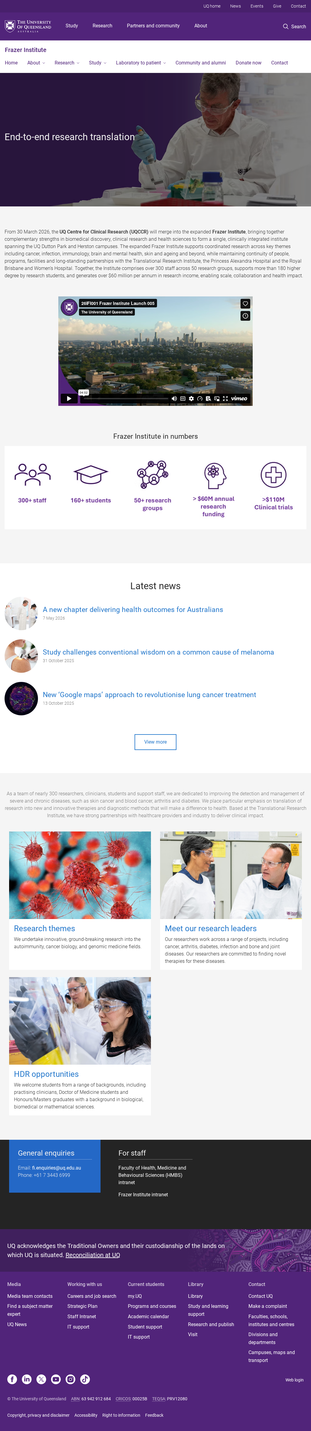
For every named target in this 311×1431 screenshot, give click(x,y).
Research (102, 26)
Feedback (154, 1415)
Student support (145, 1327)
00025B (139, 1398)
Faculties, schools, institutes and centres (271, 1320)
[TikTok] (85, 1380)
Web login (294, 1379)
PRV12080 (177, 1398)
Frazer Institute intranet (143, 1195)
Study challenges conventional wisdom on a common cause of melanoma (158, 652)
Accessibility (85, 1415)
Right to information (121, 1415)
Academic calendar (148, 1316)
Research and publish (211, 1324)
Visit (192, 1334)
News (235, 6)
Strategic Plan (82, 1306)
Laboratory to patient (138, 63)
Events (257, 6)
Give (277, 6)
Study (72, 26)
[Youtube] (56, 1380)
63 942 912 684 (96, 1398)
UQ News (17, 1324)
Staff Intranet (81, 1316)
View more (155, 742)
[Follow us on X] (41, 1380)
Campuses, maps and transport (271, 1356)
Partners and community (153, 26)
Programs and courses (152, 1306)
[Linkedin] (27, 1380)
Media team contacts (30, 1296)
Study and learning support (208, 1310)
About (200, 26)
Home (11, 63)
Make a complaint (267, 1306)
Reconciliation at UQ (93, 1255)
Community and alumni (201, 63)
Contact (298, 6)
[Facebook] (12, 1380)
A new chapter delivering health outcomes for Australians (133, 610)
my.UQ (135, 1296)
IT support (78, 1327)
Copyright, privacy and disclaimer (38, 1415)
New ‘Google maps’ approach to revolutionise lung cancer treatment (149, 695)
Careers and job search (91, 1296)
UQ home (211, 6)
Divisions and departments (263, 1338)
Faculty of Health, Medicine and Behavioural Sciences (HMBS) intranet (152, 1175)
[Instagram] (70, 1380)
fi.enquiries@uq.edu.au (56, 1168)
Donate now (248, 63)
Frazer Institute (25, 50)
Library (195, 1296)
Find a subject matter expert (30, 1310)
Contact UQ (260, 1296)
